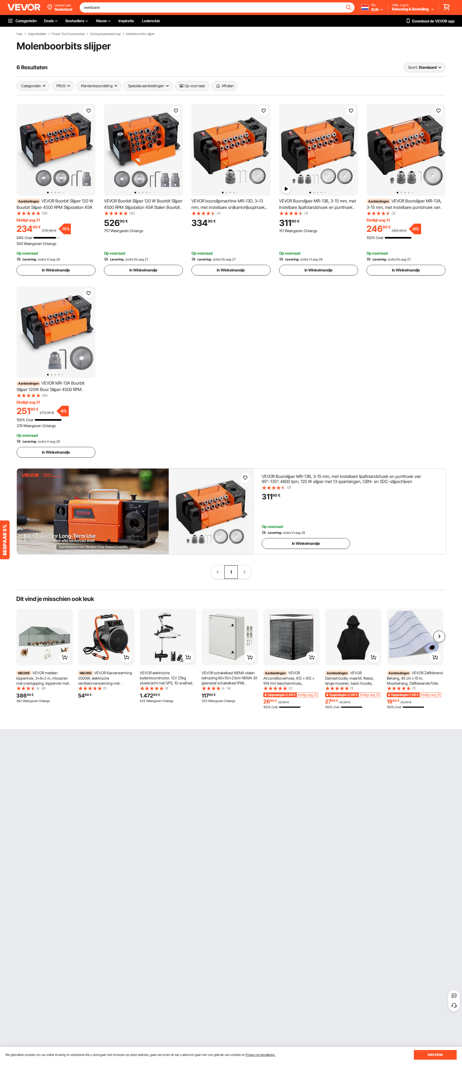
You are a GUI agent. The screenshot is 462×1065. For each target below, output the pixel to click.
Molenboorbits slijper (140, 34)
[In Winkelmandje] (65, 657)
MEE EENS (435, 1055)
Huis (19, 34)
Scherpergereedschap (105, 34)
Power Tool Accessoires (68, 34)
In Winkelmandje (56, 270)
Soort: (413, 67)
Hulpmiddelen (37, 34)
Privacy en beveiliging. (260, 1055)
